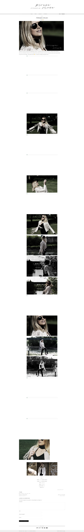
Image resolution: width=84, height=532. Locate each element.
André (40, 481)
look (25, 493)
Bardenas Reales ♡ (23, 495)
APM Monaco (43, 482)
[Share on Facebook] (19, 492)
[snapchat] (44, 527)
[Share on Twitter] (20, 492)
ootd (27, 493)
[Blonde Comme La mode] (42, 6)
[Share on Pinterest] (21, 492)
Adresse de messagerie (22, 514)
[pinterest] (42, 527)
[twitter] (59, 14)
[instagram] (60, 14)
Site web (20, 517)
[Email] (46, 527)
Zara (42, 476)
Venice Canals (61, 495)
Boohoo (41, 479)
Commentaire (20, 501)
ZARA (29, 493)
